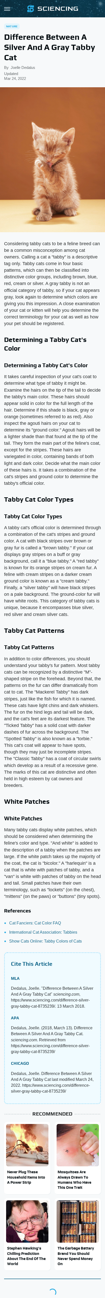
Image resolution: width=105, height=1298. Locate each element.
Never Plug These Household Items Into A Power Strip (26, 1177)
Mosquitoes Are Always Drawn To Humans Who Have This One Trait (74, 1180)
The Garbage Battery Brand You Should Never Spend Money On (76, 1256)
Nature (12, 26)
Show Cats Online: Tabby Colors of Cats (45, 941)
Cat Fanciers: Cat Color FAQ (35, 923)
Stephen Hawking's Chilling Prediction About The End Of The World (26, 1256)
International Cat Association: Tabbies (43, 932)
